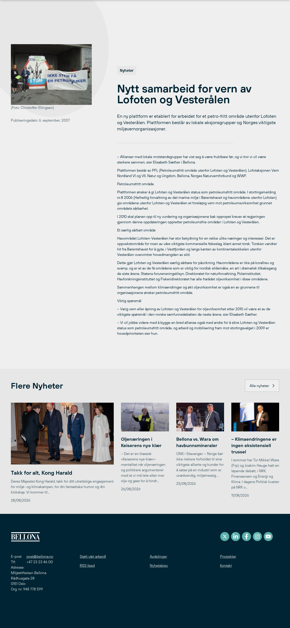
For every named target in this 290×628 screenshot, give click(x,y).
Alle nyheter (259, 386)
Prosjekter (228, 556)
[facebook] (246, 536)
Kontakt (226, 565)
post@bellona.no (40, 556)
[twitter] (224, 536)
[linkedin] (235, 536)
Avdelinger (158, 556)
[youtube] (268, 536)
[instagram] (257, 536)
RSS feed (87, 565)
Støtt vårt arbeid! (93, 556)
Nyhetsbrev (159, 565)
